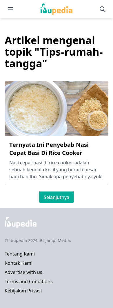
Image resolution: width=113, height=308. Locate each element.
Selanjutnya (56, 197)
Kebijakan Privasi (23, 291)
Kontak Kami (18, 263)
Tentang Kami (20, 254)
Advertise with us (23, 272)
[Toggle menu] (10, 9)
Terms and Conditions (29, 281)
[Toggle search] (102, 9)
